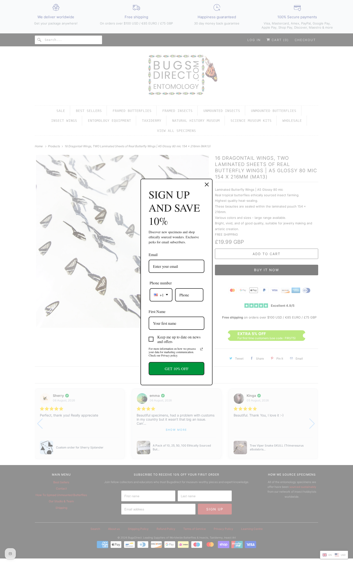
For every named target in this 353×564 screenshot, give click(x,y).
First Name (157, 311)
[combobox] (161, 294)
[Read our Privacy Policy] (201, 349)
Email (153, 254)
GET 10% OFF (177, 368)
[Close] (207, 184)
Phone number (161, 282)
